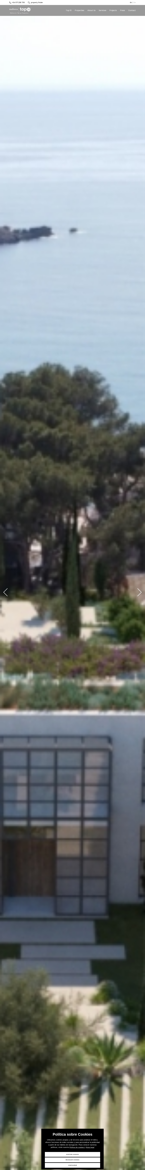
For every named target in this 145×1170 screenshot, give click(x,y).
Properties (79, 10)
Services (102, 10)
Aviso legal (90, 1147)
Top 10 (68, 10)
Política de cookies (77, 1147)
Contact (132, 10)
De (135, 2)
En (131, 2)
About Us (91, 10)
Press (122, 10)
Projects (113, 10)
